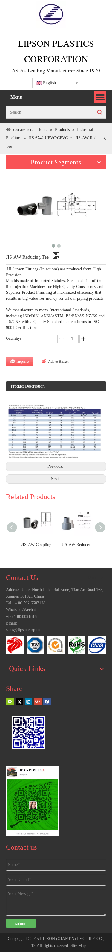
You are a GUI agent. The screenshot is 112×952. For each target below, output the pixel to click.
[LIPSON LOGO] (51, 14)
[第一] (35, 645)
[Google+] (38, 701)
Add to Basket (58, 361)
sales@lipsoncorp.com (25, 629)
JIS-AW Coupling (36, 544)
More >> (95, 578)
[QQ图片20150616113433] (56, 645)
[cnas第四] (97, 645)
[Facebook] (47, 701)
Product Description (28, 386)
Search (100, 112)
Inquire (22, 361)
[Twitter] (19, 701)
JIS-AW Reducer (76, 544)
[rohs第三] (76, 645)
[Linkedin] (28, 701)
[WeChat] (10, 701)
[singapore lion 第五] (15, 645)
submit (21, 923)
